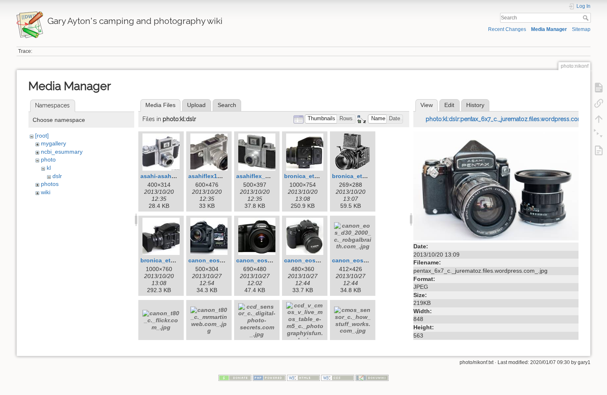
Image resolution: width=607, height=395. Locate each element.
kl (49, 167)
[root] (42, 135)
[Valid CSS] (337, 377)
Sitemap (581, 29)
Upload (196, 105)
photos (50, 184)
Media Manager (549, 29)
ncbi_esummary (62, 151)
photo (48, 159)
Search (586, 18)
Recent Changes (507, 29)
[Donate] (234, 377)
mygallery (53, 143)
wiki (45, 192)
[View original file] (496, 185)
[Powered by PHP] (269, 377)
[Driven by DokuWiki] (372, 377)
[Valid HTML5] (303, 377)
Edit (449, 105)
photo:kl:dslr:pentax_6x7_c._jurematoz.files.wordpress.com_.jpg (511, 119)
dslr (57, 176)
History (475, 105)
